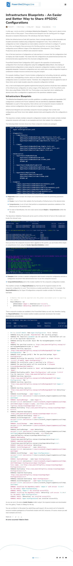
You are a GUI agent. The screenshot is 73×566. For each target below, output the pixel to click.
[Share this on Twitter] (15, 517)
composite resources (12, 69)
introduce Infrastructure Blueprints (36, 31)
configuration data (43, 65)
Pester (19, 90)
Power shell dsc (46, 27)
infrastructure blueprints (16, 99)
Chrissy (25, 504)
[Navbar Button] (65, 4)
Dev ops (38, 27)
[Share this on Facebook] (12, 517)
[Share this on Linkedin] (18, 517)
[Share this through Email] (21, 517)
